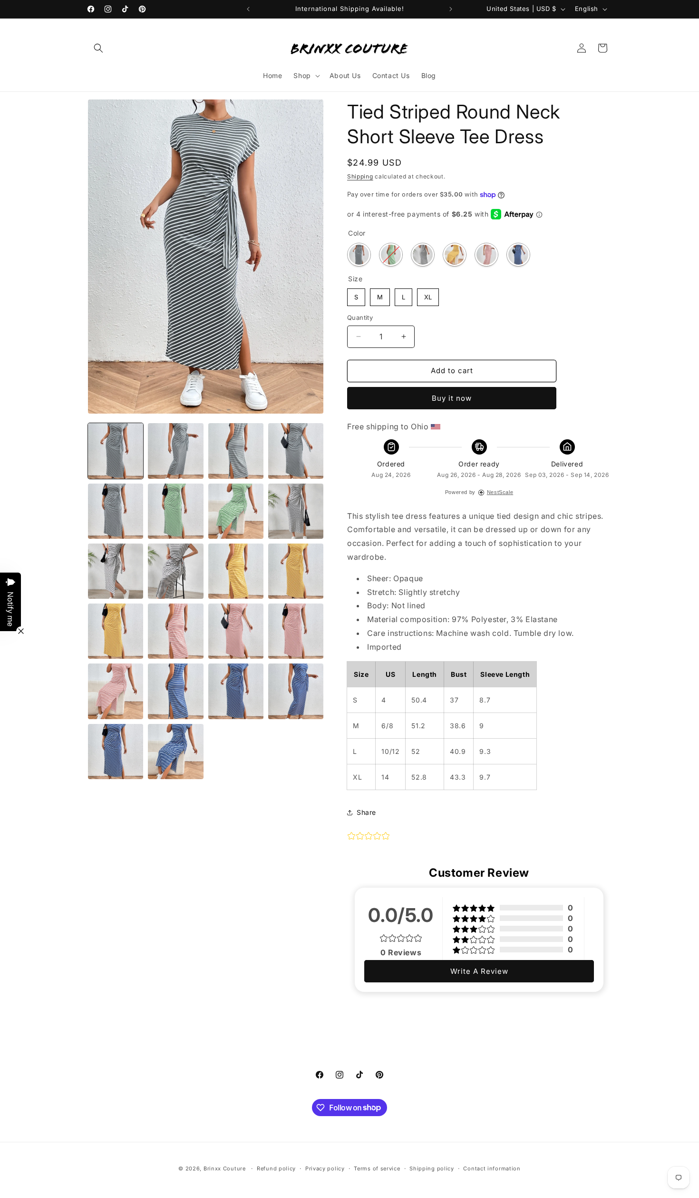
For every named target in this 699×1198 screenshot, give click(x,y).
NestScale (500, 492)
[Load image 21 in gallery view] (115, 691)
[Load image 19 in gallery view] (235, 631)
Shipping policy (431, 1168)
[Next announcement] (450, 9)
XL (428, 294)
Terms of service (377, 1168)
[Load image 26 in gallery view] (115, 751)
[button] (98, 48)
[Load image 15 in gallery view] (295, 571)
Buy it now (452, 398)
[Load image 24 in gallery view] (235, 691)
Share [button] (366, 812)
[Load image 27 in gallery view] (175, 751)
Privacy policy (325, 1168)
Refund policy (276, 1168)
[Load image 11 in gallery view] (115, 571)
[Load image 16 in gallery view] (115, 631)
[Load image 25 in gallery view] (295, 691)
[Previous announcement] (248, 9)
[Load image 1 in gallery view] (115, 450)
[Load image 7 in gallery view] (175, 511)
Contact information (491, 1168)
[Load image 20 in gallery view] (295, 631)
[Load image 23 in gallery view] (175, 691)
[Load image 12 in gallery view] (175, 571)
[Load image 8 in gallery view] (235, 511)
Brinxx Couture (225, 1168)
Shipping (360, 176)
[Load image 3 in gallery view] (235, 450)
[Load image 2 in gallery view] (175, 450)
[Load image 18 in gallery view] (175, 631)
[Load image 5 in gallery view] (115, 511)
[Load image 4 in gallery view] (295, 450)
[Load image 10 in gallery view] (295, 511)
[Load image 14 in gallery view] (235, 571)
